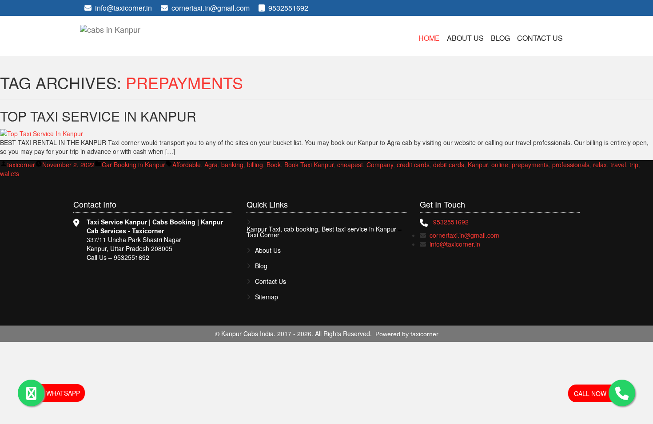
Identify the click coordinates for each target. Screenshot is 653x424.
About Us (465, 38)
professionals (570, 164)
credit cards (413, 164)
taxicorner (21, 164)
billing (255, 164)
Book (274, 164)
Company (379, 164)
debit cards (448, 164)
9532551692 (287, 8)
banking (232, 164)
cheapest (350, 164)
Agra (211, 164)
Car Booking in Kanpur (133, 164)
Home (429, 38)
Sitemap (266, 297)
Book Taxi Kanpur (309, 164)
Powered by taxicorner (406, 334)
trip (633, 164)
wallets (9, 173)
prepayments (530, 164)
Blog (500, 38)
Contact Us (540, 38)
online (499, 164)
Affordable (186, 164)
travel (618, 164)
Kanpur (478, 164)
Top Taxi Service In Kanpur (98, 116)
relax (600, 164)
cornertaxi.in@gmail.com (210, 8)
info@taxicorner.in (123, 8)
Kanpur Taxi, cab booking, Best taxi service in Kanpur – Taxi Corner (324, 232)
